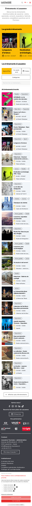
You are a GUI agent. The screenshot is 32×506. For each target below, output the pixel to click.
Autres (17, 169)
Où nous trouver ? (10, 452)
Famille (17, 94)
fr (25, 2)
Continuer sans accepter (6, 473)
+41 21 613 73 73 (6, 448)
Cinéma (17, 198)
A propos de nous (7, 461)
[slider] (16, 46)
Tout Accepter (16, 500)
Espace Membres (7, 463)
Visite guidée (19, 213)
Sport (25, 139)
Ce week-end (16, 71)
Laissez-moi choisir (16, 497)
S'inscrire (17, 414)
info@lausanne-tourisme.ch (10, 446)
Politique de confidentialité (10, 469)
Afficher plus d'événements (17, 394)
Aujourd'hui (6, 71)
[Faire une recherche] (22, 2)
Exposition (25, 94)
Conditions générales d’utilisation (13, 467)
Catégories (16, 77)
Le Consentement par (16, 504)
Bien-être (17, 109)
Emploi (3, 465)
